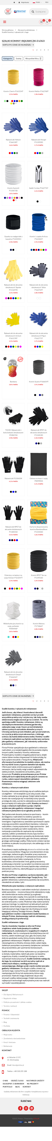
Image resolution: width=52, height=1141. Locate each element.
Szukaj (18, 58)
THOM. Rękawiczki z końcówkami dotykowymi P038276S (13, 432)
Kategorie (7, 58)
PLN (46, 2)
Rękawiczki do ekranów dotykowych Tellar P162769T (39, 287)
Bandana (13, 382)
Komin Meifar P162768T (38, 91)
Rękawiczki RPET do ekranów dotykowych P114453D (38, 432)
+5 (15, 103)
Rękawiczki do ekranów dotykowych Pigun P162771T (39, 335)
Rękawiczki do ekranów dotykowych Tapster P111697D (13, 287)
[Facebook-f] (20, 1108)
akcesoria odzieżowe (36, 849)
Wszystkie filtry (32, 58)
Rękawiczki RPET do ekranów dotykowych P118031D (13, 529)
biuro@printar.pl (18, 1065)
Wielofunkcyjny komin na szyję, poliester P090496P (13, 626)
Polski (38, 2)
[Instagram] (26, 1108)
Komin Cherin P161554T (13, 91)
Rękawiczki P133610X (13, 478)
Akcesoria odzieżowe (26, 30)
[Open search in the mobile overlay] (39, 11)
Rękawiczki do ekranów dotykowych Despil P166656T (13, 674)
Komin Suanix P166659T (38, 382)
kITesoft (36, 1119)
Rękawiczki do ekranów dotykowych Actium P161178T (13, 335)
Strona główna (7, 30)
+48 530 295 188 (20, 1071)
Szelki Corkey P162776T (38, 188)
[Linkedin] (31, 1108)
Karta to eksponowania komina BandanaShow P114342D (39, 529)
